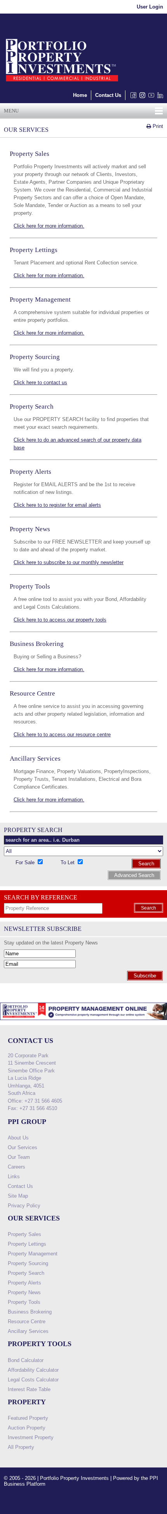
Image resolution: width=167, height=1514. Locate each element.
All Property (21, 1447)
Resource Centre (26, 1321)
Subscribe (145, 976)
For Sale (26, 862)
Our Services (22, 1147)
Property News (24, 1292)
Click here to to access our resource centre (62, 734)
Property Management (32, 1254)
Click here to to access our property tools (60, 620)
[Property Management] (83, 1022)
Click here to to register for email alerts (57, 505)
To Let (68, 862)
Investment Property (31, 1437)
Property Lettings (27, 1244)
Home (80, 95)
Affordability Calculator (33, 1370)
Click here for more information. (49, 226)
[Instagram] (140, 97)
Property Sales (24, 1234)
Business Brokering (30, 1312)
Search (146, 864)
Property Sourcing (28, 1263)
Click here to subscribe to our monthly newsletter (69, 562)
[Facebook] (131, 97)
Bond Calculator (25, 1360)
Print (157, 126)
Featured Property (28, 1418)
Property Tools (24, 1302)
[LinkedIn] (158, 97)
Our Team (19, 1157)
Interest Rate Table (29, 1389)
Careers (16, 1167)
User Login (150, 7)
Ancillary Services (28, 1331)
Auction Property (26, 1428)
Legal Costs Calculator (33, 1380)
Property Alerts (24, 1283)
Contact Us (108, 95)
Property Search (26, 1273)
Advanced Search (134, 875)
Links (14, 1176)
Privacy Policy (24, 1205)
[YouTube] (149, 97)
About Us (18, 1138)
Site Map (18, 1196)
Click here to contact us (40, 382)
